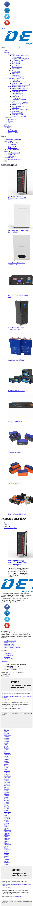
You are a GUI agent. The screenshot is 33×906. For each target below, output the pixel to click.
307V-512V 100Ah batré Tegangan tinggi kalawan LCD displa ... (17, 198)
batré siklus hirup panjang (15, 452)
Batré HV (7, 526)
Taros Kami (4, 661)
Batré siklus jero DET (14, 483)
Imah (5, 523)
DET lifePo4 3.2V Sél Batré (16, 360)
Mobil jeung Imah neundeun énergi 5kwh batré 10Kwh (18, 231)
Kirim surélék (5, 676)
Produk (6, 524)
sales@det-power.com (15, 668)
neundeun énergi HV (10, 528)
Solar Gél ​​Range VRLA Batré (17, 514)
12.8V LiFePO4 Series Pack (16, 391)
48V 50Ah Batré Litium (15, 421)
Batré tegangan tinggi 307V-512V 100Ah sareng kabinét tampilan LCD (17, 563)
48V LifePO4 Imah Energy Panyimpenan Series (16, 328)
